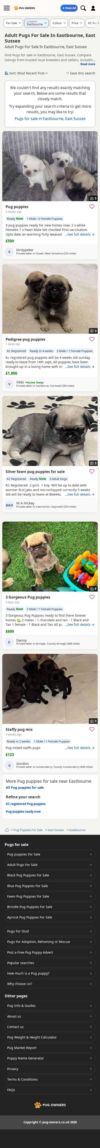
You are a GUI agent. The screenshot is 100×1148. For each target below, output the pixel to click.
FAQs (11, 1090)
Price (75, 23)
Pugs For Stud (18, 931)
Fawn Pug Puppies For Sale (28, 896)
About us (14, 1016)
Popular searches (20, 963)
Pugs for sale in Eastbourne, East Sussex (50, 118)
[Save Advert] (92, 206)
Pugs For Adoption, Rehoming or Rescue (38, 941)
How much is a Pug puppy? (28, 973)
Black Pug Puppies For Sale (28, 875)
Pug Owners (27, 8)
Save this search (82, 73)
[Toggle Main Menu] (6, 8)
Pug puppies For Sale (23, 854)
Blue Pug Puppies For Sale (27, 886)
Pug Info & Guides (21, 1005)
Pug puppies (17, 206)
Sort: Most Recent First (26, 73)
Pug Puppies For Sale (28, 830)
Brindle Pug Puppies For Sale (29, 907)
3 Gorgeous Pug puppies (28, 597)
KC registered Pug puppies (25, 804)
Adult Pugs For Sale (22, 864)
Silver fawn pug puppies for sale (35, 471)
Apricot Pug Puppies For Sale (29, 917)
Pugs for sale (16, 844)
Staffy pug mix (19, 729)
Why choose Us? (19, 984)
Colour (57, 23)
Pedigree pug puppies (25, 339)
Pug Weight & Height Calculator (32, 1037)
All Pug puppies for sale (25, 787)
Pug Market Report (22, 1047)
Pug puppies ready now (23, 811)
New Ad (70, 8)
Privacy (12, 1069)
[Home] (6, 830)
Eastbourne (77, 830)
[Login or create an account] (93, 8)
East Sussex (56, 830)
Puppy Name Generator (25, 1058)
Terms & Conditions (22, 1079)
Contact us (15, 1027)
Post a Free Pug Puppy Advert (30, 952)
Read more (87, 64)
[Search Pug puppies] (83, 8)
